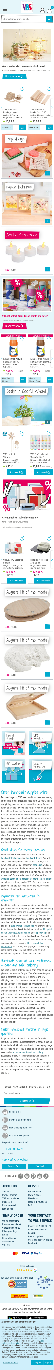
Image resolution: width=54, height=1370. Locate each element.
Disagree (37, 1362)
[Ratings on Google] (27, 1268)
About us (6, 1191)
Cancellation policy (11, 1227)
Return (5, 1234)
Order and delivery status (40, 1240)
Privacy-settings (9, 1231)
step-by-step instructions (22, 925)
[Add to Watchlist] (22, 88)
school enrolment (30, 878)
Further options (10, 1362)
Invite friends (34, 1195)
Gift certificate (34, 1191)
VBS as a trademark (11, 1198)
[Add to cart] (22, 127)
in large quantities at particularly (28, 1052)
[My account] (42, 10)
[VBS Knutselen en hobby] (27, 7)
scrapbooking (39, 932)
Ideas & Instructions (37, 1202)
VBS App (6, 1245)
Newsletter (33, 1198)
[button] (4, 107)
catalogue (37, 865)
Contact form (14, 1166)
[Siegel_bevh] (17, 1283)
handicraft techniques (11, 858)
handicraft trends (34, 858)
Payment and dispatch (12, 1224)
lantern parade (46, 878)
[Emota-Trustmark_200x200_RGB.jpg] (45, 1282)
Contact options (35, 1236)
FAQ (30, 1205)
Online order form (10, 1221)
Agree (48, 1362)
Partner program (10, 1195)
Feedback (39, 1166)
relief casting (24, 932)
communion (15, 878)
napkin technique (9, 932)
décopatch (47, 929)
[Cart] (49, 10)
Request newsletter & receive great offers (27, 1086)
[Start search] (49, 19)
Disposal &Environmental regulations (9, 1205)
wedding (5, 878)
